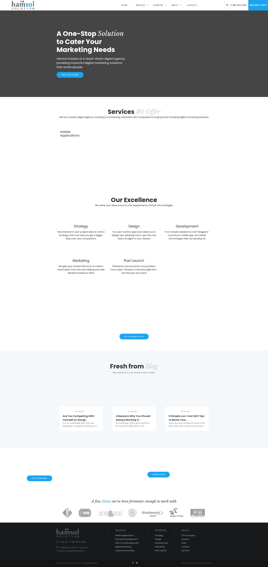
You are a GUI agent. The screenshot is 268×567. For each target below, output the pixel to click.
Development (161, 543)
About (174, 5)
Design (158, 539)
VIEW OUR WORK (70, 74)
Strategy (159, 535)
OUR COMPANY (39, 478)
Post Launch (161, 550)
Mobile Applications (124, 535)
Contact (192, 5)
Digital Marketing (123, 546)
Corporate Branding (124, 550)
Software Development (126, 539)
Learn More (81, 246)
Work (124, 5)
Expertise (158, 5)
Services (140, 5)
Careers (185, 539)
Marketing (160, 546)
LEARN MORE (158, 474)
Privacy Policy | (188, 563)
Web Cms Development (127, 543)
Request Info (258, 5)
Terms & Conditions (203, 563)
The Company (188, 535)
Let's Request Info (134, 336)
